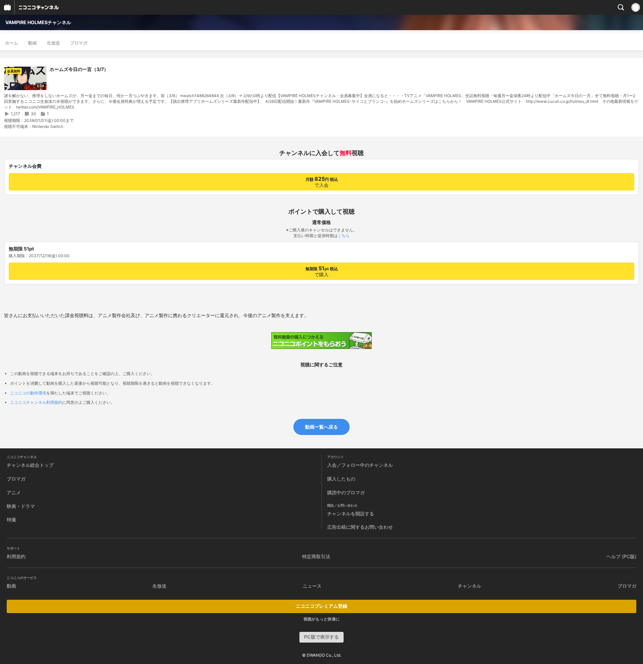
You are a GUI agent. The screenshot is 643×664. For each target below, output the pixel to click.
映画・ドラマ (21, 506)
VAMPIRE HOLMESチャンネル (38, 22)
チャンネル (469, 586)
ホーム (11, 43)
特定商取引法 (316, 556)
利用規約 (16, 556)
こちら (344, 235)
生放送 (53, 43)
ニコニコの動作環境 (28, 392)
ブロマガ (78, 43)
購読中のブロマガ (346, 492)
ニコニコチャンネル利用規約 (36, 402)
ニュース (312, 586)
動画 (32, 43)
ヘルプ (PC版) (621, 556)
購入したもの (341, 479)
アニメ (14, 492)
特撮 (11, 519)
